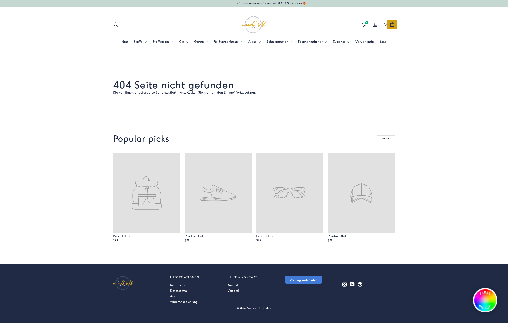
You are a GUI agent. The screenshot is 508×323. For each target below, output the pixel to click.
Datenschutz (178, 290)
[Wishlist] (384, 24)
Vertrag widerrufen (304, 280)
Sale (383, 42)
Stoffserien (161, 42)
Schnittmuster (278, 42)
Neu (124, 42)
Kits (182, 42)
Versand (233, 290)
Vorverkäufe (364, 42)
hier (207, 92)
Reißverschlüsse (226, 42)
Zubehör (339, 42)
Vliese (253, 42)
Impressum (177, 285)
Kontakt (233, 285)
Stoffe (139, 42)
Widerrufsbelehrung (184, 302)
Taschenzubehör (311, 42)
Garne (199, 42)
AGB (173, 296)
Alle (386, 138)
